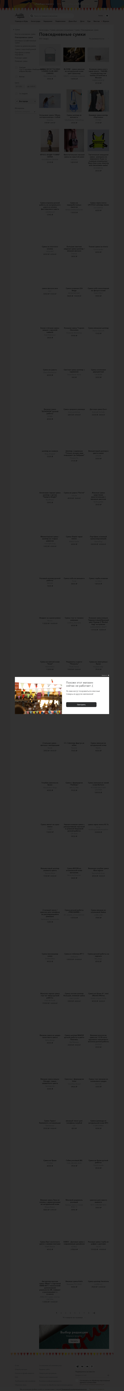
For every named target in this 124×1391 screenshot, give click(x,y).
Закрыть (104, 675)
